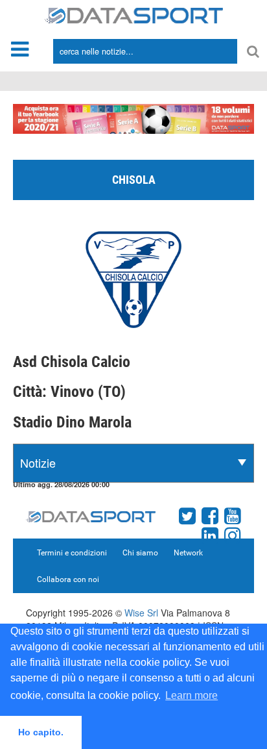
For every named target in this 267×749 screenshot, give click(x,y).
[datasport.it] (134, 14)
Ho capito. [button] (41, 732)
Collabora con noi (68, 579)
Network (188, 552)
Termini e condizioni (72, 552)
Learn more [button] (191, 695)
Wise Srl (141, 612)
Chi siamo (140, 552)
